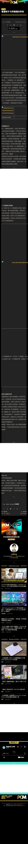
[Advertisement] (14, 183)
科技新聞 (3, 613)
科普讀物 (16, 504)
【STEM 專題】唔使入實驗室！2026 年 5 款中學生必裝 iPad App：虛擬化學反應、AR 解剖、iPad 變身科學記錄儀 (13, 628)
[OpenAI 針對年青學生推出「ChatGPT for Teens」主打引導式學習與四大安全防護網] (14, 575)
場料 (2, 662)
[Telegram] (14, 24)
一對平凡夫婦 (23, 513)
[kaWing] (14, 548)
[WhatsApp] (10, 24)
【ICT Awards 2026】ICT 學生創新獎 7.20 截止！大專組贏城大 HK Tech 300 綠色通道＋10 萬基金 (13, 609)
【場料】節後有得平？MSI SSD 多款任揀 (13, 689)
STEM (3, 9)
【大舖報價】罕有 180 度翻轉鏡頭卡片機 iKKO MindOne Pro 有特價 (13, 658)
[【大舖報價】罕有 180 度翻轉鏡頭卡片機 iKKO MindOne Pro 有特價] (14, 649)
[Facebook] (7, 24)
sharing (12, 504)
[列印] (20, 24)
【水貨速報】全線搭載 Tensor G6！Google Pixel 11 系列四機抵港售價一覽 (13, 696)
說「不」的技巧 (5, 513)
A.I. (2, 588)
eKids (7, 504)
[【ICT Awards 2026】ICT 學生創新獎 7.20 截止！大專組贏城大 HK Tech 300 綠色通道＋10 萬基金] (14, 599)
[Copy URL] (17, 24)
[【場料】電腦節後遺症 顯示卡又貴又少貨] (14, 672)
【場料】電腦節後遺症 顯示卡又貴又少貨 (13, 681)
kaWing (8, 22)
